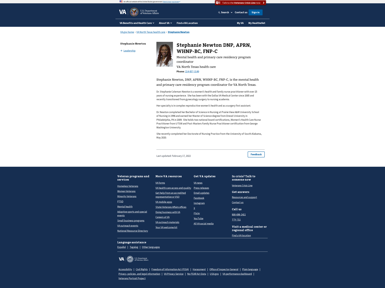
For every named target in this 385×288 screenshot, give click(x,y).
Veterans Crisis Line (242, 185)
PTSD (120, 201)
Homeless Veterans (127, 186)
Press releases (201, 188)
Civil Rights (142, 269)
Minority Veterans (126, 196)
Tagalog (134, 247)
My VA (240, 23)
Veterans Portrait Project (132, 278)
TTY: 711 (236, 219)
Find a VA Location (187, 23)
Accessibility (125, 269)
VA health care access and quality (173, 188)
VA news (198, 182)
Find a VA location (241, 235)
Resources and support (244, 197)
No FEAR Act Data (196, 274)
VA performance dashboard (237, 274)
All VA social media (204, 223)
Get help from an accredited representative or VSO (171, 194)
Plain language (250, 269)
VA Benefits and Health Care (136, 23)
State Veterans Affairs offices (171, 207)
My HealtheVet (256, 23)
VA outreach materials (167, 222)
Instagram (199, 203)
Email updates (201, 193)
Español (121, 247)
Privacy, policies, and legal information (139, 274)
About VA (164, 23)
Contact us (241, 12)
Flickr (197, 213)
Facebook (199, 198)
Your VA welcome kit (166, 227)
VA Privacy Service (173, 274)
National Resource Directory (132, 230)
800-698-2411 (239, 214)
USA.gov (214, 274)
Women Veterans (126, 191)
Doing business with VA (168, 212)
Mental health (124, 206)
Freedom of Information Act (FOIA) (170, 269)
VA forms (160, 182)
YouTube (198, 218)
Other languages (151, 247)
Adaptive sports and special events (132, 213)
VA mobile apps (164, 202)
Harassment (199, 269)
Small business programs (130, 220)
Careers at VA (162, 217)
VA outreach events (127, 225)
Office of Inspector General (223, 269)
